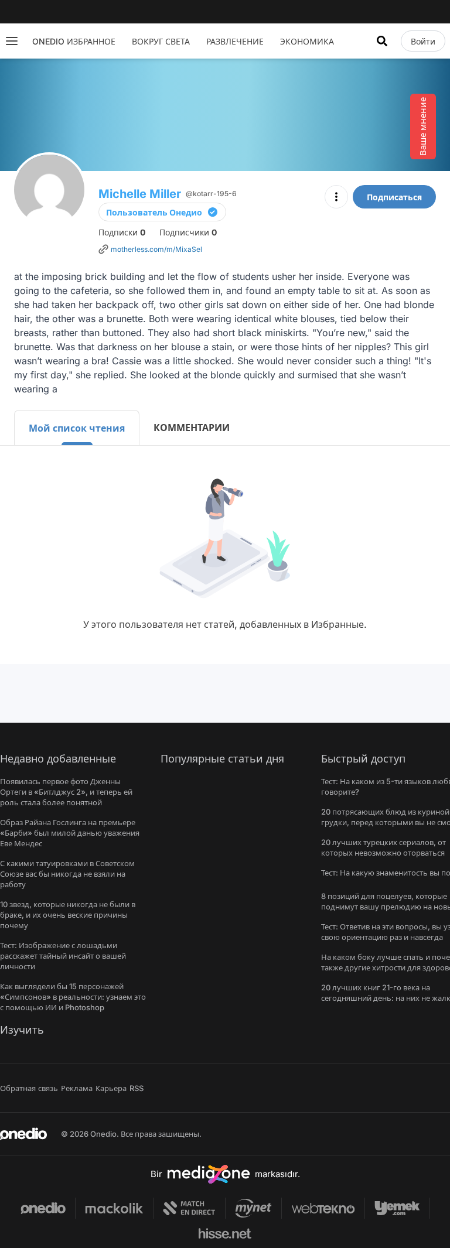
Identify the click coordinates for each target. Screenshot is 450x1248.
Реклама (77, 1088)
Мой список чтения (77, 428)
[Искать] (382, 41)
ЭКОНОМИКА (307, 41)
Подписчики (188, 232)
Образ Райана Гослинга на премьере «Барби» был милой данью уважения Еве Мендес (69, 833)
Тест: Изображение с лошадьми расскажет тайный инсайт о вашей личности (63, 956)
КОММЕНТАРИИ (192, 427)
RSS (136, 1088)
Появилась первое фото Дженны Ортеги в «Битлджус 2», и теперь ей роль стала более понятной (66, 792)
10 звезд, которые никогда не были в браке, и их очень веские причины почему (67, 915)
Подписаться (394, 197)
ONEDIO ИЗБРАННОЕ (73, 41)
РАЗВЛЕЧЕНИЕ (235, 41)
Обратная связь (29, 1088)
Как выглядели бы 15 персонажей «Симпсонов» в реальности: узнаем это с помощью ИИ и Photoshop (73, 997)
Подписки (121, 232)
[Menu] (11, 41)
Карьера (111, 1088)
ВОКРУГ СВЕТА (161, 41)
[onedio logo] (23, 1134)
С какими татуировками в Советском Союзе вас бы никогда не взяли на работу (67, 874)
